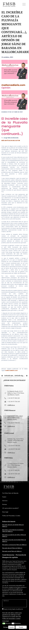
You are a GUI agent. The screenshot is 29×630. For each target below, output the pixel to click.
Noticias (4, 504)
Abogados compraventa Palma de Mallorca (14, 544)
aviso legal (12, 609)
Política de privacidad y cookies (11, 618)
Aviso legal (5, 512)
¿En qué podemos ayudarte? (10, 508)
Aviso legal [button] (5, 621)
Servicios (4, 500)
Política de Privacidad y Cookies (11, 515)
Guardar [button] (11, 627)
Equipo (4, 497)
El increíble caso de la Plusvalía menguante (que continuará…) (14, 126)
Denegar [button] (5, 627)
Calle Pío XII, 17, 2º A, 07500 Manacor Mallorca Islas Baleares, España (15, 417)
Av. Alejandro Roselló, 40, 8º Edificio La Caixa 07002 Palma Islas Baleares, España (15, 393)
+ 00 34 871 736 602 (13, 423)
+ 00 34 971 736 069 (13, 401)
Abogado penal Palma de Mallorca (12, 551)
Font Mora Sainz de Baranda (10, 493)
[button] (3, 623)
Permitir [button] (21, 627)
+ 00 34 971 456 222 (13, 398)
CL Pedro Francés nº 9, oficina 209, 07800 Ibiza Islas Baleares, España (15, 465)
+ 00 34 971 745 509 (13, 445)
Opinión (5, 87)
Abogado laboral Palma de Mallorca (12, 548)
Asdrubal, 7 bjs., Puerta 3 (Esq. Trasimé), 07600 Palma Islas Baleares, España (15, 440)
